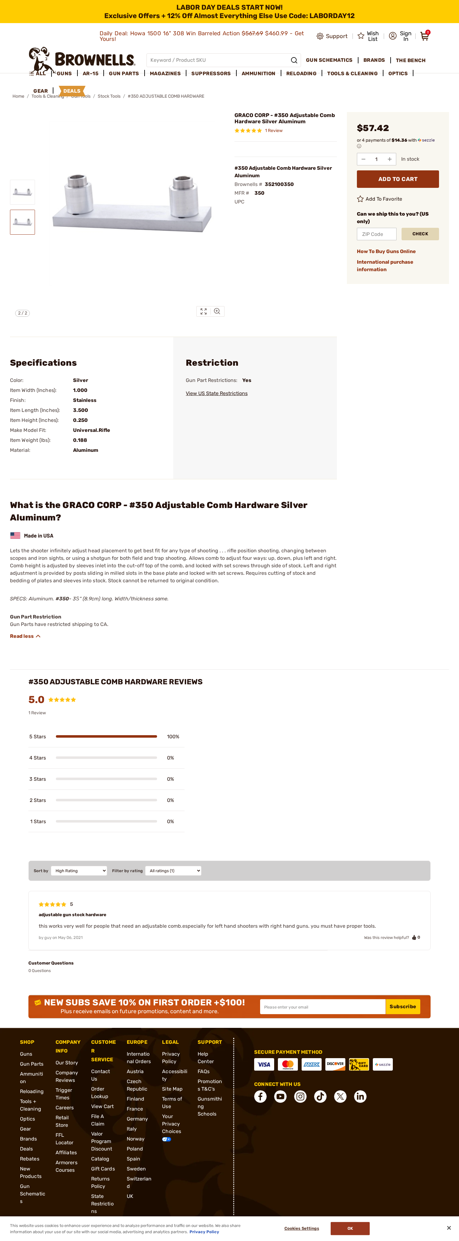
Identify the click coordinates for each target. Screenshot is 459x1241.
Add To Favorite (384, 199)
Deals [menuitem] (72, 91)
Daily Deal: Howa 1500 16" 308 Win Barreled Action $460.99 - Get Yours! (202, 36)
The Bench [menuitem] (411, 60)
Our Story (67, 1063)
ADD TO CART (398, 179)
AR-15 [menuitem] (91, 73)
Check (420, 234)
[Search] (294, 60)
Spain (134, 1159)
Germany (137, 1119)
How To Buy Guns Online (386, 251)
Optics (27, 1119)
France (135, 1109)
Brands (28, 1139)
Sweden (136, 1169)
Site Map (172, 1089)
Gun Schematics (32, 1193)
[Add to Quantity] (389, 159)
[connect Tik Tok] (320, 1096)
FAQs (204, 1071)
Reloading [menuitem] (301, 73)
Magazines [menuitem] (165, 73)
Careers (65, 1108)
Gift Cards (103, 1169)
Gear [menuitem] (40, 91)
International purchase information (385, 265)
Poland (135, 1149)
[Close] (449, 1228)
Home (18, 96)
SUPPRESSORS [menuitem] (211, 73)
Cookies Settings (301, 1228)
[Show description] (25, 636)
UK (130, 1196)
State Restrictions (102, 1203)
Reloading (32, 1091)
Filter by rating (127, 870)
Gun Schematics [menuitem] (329, 60)
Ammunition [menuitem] (259, 73)
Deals (26, 1149)
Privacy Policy (204, 1231)
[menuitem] (40, 73)
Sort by (41, 870)
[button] (400, 36)
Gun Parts (31, 1064)
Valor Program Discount (101, 1141)
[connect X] (340, 1096)
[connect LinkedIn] (360, 1096)
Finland (136, 1099)
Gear (25, 1129)
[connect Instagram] (300, 1096)
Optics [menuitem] (398, 73)
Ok (350, 1228)
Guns (26, 1054)
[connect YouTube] (280, 1096)
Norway (136, 1139)
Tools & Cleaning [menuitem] (352, 73)
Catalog (100, 1159)
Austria (135, 1071)
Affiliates (66, 1152)
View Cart (102, 1106)
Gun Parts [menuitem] (124, 73)
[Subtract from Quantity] (363, 159)
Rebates (29, 1159)
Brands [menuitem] (374, 60)
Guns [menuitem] (64, 73)
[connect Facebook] (260, 1096)
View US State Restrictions (217, 393)
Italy (132, 1129)
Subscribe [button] (403, 1006)
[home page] (82, 60)
